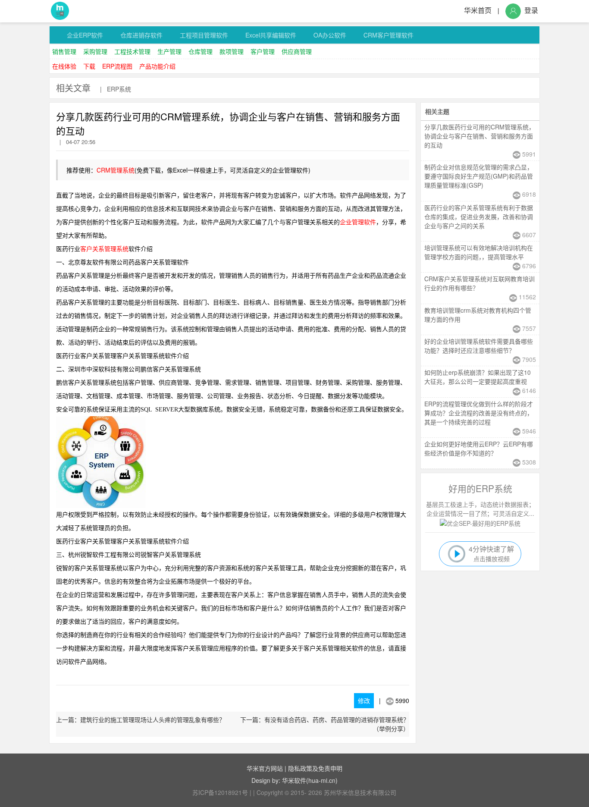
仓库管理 (200, 51)
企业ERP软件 (85, 35)
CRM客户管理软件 (388, 35)
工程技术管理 (132, 51)
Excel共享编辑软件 (270, 35)
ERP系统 (119, 89)
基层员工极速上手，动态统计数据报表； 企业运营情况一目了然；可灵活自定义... (480, 509)
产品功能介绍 (157, 66)
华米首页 (478, 10)
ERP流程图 (117, 66)
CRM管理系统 (116, 170)
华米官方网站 (265, 768)
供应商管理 (297, 51)
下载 (89, 66)
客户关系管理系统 (104, 249)
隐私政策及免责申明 (315, 768)
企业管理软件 (358, 222)
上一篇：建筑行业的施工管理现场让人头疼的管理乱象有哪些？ (140, 719)
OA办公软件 (329, 35)
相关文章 (73, 88)
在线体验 (64, 66)
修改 (364, 700)
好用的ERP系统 (480, 488)
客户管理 (263, 51)
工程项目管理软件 (204, 35)
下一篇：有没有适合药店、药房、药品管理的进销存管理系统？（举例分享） (324, 724)
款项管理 (231, 51)
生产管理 (169, 51)
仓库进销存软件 (141, 35)
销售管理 (64, 51)
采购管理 (95, 51)
